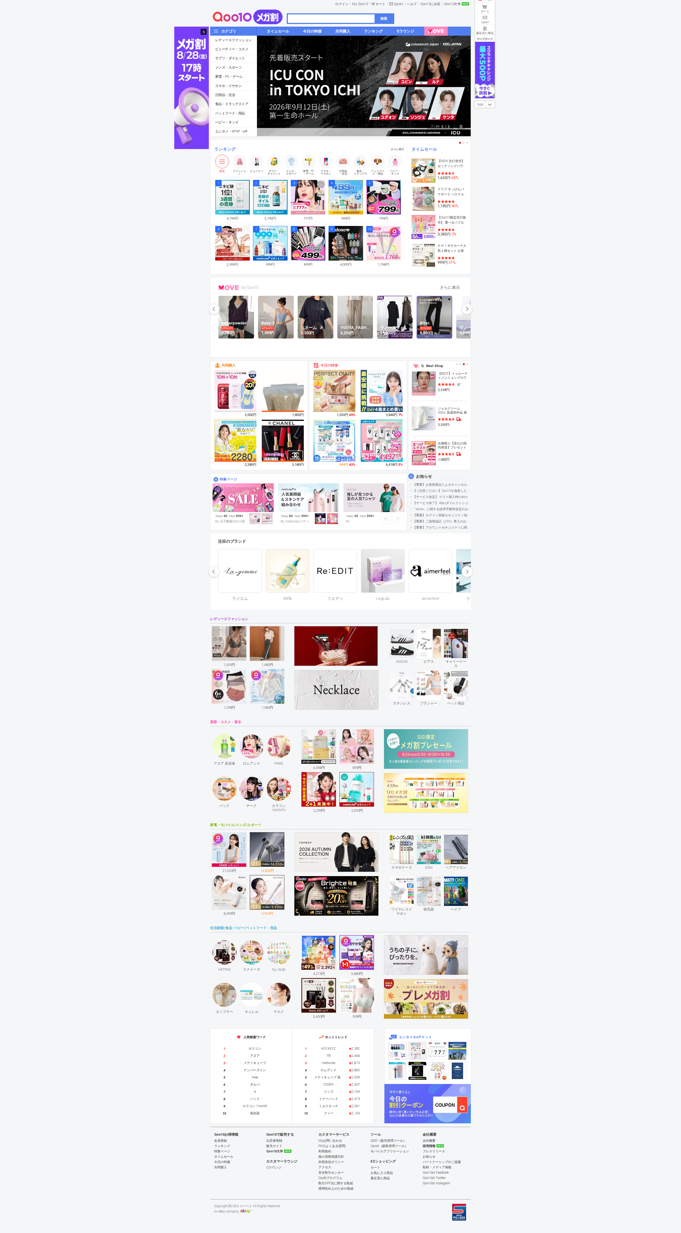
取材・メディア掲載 (437, 1167)
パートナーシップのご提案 (442, 1162)
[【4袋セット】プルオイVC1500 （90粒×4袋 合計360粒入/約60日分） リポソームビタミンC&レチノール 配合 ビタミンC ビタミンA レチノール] (235, 441)
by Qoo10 (250, 287)
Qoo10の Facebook (436, 1172)
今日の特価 (329, 365)
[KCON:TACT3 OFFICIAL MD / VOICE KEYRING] (397, 1051)
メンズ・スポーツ (228, 67)
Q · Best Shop (432, 366)
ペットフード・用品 (230, 113)
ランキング (225, 149)
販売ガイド (274, 1146)
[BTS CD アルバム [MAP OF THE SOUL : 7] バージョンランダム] (437, 1051)
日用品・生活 (225, 95)
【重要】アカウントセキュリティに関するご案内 (442, 527)
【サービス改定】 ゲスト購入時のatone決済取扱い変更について (442, 497)
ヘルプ (412, 4)
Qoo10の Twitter (434, 1178)
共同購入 (228, 365)
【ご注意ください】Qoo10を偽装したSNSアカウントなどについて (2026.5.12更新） (442, 491)
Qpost (398, 4)
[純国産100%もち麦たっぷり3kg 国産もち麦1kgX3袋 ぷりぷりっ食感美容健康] (283, 398)
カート (381, 4)
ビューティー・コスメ (231, 49)
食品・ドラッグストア (231, 104)
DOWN (490, 104)
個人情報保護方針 (331, 1156)
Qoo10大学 (452, 4)
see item (406, 633)
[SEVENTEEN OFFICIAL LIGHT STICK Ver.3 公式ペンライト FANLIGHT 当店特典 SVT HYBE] (397, 1071)
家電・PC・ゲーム (229, 77)
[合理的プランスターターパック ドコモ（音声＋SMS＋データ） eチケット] (457, 1071)
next (466, 309)
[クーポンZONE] (427, 1103)
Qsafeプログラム (330, 1178)
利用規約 (324, 1151)
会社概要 (429, 1141)
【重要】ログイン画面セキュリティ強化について (442, 515)
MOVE (228, 287)
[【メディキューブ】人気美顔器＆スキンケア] (308, 497)
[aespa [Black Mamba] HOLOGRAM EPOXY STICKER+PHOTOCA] (417, 1051)
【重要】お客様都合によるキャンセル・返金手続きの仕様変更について (442, 484)
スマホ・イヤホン (228, 86)
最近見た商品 (380, 1178)
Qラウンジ (273, 1167)
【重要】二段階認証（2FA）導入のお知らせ (442, 521)
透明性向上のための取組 (336, 1188)
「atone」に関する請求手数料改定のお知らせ (442, 509)
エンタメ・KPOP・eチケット (236, 131)
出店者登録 (274, 1141)
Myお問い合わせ (330, 1141)
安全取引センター (331, 1172)
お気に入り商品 (382, 1173)
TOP (480, 105)
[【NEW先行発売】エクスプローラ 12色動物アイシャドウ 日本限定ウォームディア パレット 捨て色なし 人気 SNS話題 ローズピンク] (334, 391)
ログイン (341, 4)
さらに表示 (397, 149)
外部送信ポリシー (331, 1162)
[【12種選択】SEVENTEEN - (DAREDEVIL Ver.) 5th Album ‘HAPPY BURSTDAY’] (417, 1071)
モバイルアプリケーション (390, 1151)
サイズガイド (485, 39)
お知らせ (424, 476)
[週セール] (243, 497)
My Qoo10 (360, 4)
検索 (383, 18)
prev (214, 309)
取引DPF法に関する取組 (335, 1183)
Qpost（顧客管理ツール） (389, 1146)
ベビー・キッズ (226, 122)
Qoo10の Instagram (436, 1183)
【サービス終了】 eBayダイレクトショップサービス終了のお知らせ (442, 503)
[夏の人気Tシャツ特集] (374, 497)
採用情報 (429, 1146)
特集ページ (228, 479)
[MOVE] (436, 31)
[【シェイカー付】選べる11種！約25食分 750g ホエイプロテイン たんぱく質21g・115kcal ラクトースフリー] (382, 441)
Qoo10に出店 (431, 4)
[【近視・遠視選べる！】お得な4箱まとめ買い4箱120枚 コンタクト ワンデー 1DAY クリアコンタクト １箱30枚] (382, 391)
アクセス (324, 1167)
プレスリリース (434, 1151)
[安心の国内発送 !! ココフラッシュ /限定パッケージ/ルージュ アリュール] (283, 441)
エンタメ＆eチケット (415, 1037)
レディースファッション (233, 40)
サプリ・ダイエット (230, 58)
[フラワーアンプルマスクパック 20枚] (235, 391)
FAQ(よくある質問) (332, 1146)
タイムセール (424, 149)
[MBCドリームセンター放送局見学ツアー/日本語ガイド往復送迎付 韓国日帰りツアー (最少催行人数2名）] (457, 1051)
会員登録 (220, 1141)
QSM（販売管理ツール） (388, 1141)
